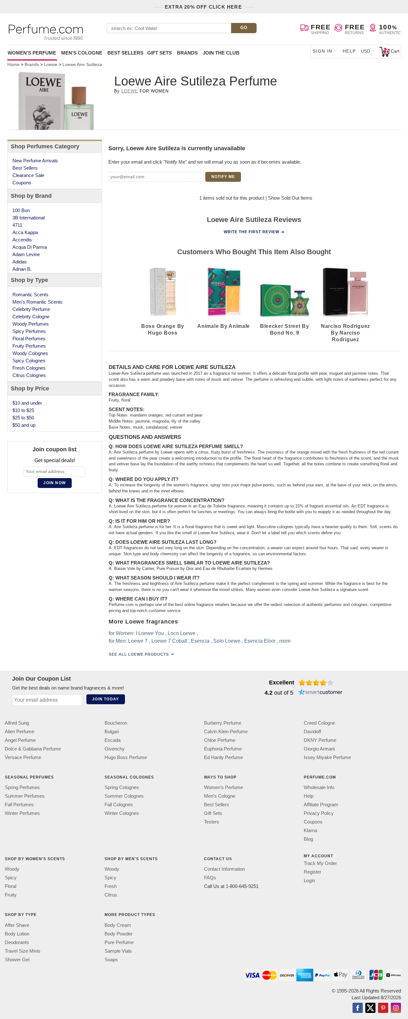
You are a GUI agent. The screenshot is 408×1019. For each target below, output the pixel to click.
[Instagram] (396, 1008)
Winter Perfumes (22, 813)
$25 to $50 (23, 417)
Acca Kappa (25, 232)
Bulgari (112, 731)
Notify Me (223, 176)
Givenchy (115, 748)
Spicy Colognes (28, 360)
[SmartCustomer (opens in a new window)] (320, 693)
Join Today (105, 699)
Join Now (54, 483)
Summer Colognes (124, 796)
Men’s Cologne (219, 796)
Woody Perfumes (30, 324)
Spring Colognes (122, 787)
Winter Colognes (122, 813)
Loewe (129, 91)
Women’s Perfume (223, 787)
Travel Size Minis (22, 951)
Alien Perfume (19, 731)
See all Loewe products (138, 654)
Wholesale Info (319, 787)
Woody (12, 869)
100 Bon (21, 210)
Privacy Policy (319, 813)
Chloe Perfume (219, 740)
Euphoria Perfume (223, 748)
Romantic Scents (30, 294)
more (284, 641)
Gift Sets (159, 52)
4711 (17, 225)
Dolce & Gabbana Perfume (33, 748)
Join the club (221, 52)
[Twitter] (370, 1008)
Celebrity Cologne (30, 316)
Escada (112, 740)
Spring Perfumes (22, 787)
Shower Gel (17, 959)
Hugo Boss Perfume (126, 757)
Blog (308, 839)
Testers (211, 821)
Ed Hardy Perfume (223, 757)
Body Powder (119, 933)
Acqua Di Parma (29, 247)
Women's (32, 52)
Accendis (22, 239)
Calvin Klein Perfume (226, 731)
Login (309, 880)
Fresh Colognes (29, 368)
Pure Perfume (119, 942)
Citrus (111, 894)
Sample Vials (118, 951)
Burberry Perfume (222, 723)
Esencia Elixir (259, 641)
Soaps (111, 959)
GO (244, 27)
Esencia (200, 641)
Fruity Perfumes (29, 346)
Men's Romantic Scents (37, 302)
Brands (187, 52)
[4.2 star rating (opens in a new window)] (316, 682)
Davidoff (312, 731)
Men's (81, 52)
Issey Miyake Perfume (327, 757)
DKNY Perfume (320, 740)
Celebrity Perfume (31, 309)
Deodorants (17, 942)
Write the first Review (251, 232)
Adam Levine (26, 254)
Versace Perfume (23, 757)
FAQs (210, 877)
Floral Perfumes (29, 338)
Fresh (111, 886)
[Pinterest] (383, 1008)
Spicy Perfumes (29, 331)
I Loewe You (149, 633)
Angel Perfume (20, 740)
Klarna (310, 830)
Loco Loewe (181, 633)
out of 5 (279, 693)
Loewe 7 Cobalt (169, 641)
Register (312, 872)
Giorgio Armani (319, 748)
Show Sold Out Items (290, 198)
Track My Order (320, 863)
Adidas (19, 261)
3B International (28, 217)
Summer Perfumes (25, 796)
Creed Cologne (319, 723)
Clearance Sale (28, 175)
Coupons (21, 182)
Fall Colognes (119, 804)
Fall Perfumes (19, 804)
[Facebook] (358, 1008)
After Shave (17, 925)
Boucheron (116, 723)
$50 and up (23, 425)
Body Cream (118, 925)
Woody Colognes (30, 353)
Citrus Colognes (29, 375)
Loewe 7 (137, 641)
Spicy (11, 877)
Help (349, 51)
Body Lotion (17, 933)
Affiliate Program (321, 804)
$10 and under (27, 403)
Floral (10, 886)
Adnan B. (22, 269)
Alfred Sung (17, 723)
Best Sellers (125, 52)
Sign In (322, 51)
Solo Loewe (226, 641)
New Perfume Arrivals (35, 160)
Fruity (11, 894)
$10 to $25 (23, 410)
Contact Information (224, 869)
